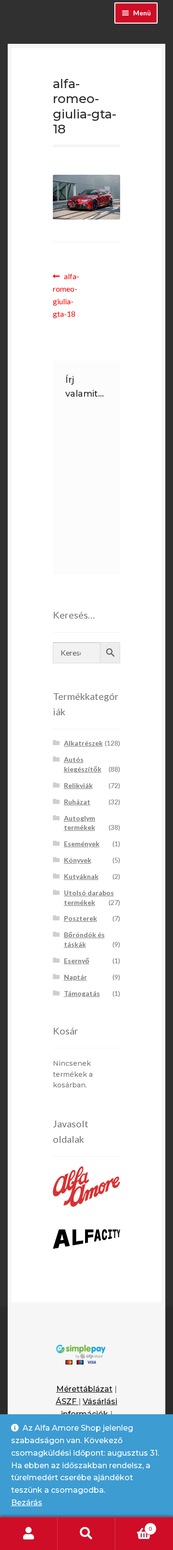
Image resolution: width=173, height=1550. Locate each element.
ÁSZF (67, 1401)
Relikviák (78, 785)
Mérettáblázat (84, 1389)
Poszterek (80, 918)
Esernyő (76, 960)
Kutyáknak (81, 876)
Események (81, 844)
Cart (133, 1525)
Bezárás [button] (26, 1502)
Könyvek (77, 860)
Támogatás (82, 993)
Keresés (86, 1533)
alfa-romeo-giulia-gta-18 (69, 295)
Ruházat (77, 802)
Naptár (75, 977)
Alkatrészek (83, 743)
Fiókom (29, 1533)
